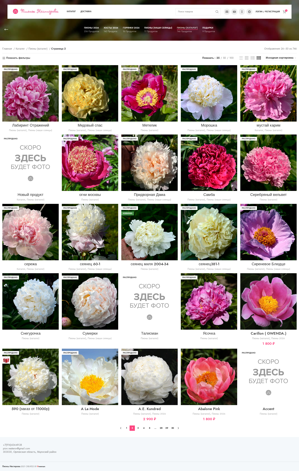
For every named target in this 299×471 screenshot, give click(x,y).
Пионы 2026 (278, 338)
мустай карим (268, 125)
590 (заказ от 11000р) (31, 408)
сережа (30, 264)
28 (161, 428)
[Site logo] (35, 11)
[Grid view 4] (252, 58)
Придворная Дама (149, 194)
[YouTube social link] (234, 12)
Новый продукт (30, 194)
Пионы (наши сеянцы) (40, 130)
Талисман (149, 333)
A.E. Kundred (149, 408)
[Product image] (149, 93)
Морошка (209, 125)
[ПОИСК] (217, 11)
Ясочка (209, 333)
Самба (209, 194)
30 (172, 428)
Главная (7, 48)
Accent (268, 408)
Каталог (21, 48)
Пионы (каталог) (38, 48)
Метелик (149, 125)
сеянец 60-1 (90, 264)
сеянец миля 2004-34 (149, 264)
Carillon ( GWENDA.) (268, 333)
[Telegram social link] (249, 12)
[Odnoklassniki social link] (242, 12)
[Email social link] (227, 12)
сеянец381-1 (209, 264)
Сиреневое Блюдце (268, 264)
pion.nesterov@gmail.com (16, 448)
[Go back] (6, 29)
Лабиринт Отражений (30, 125)
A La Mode (90, 408)
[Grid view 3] (246, 58)
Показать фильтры (18, 58)
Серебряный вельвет (268, 194)
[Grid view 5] (259, 58)
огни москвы (90, 194)
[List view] (241, 58)
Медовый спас (90, 125)
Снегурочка (30, 333)
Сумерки (90, 333)
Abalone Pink (209, 408)
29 (166, 428)
